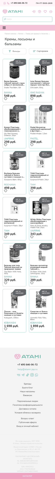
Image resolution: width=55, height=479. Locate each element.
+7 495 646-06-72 (19, 3)
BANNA (8, 92)
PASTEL (34, 138)
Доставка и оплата (27, 408)
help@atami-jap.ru (27, 369)
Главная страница (10, 34)
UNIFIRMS (9, 138)
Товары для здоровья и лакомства (37, 34)
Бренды (27, 383)
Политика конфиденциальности (27, 405)
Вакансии (27, 395)
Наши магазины (27, 391)
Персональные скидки (27, 401)
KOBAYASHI (10, 322)
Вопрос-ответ (27, 418)
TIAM (32, 184)
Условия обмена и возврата (27, 412)
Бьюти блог (27, 387)
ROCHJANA (10, 184)
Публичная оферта (27, 422)
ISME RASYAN (37, 92)
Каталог (21, 34)
